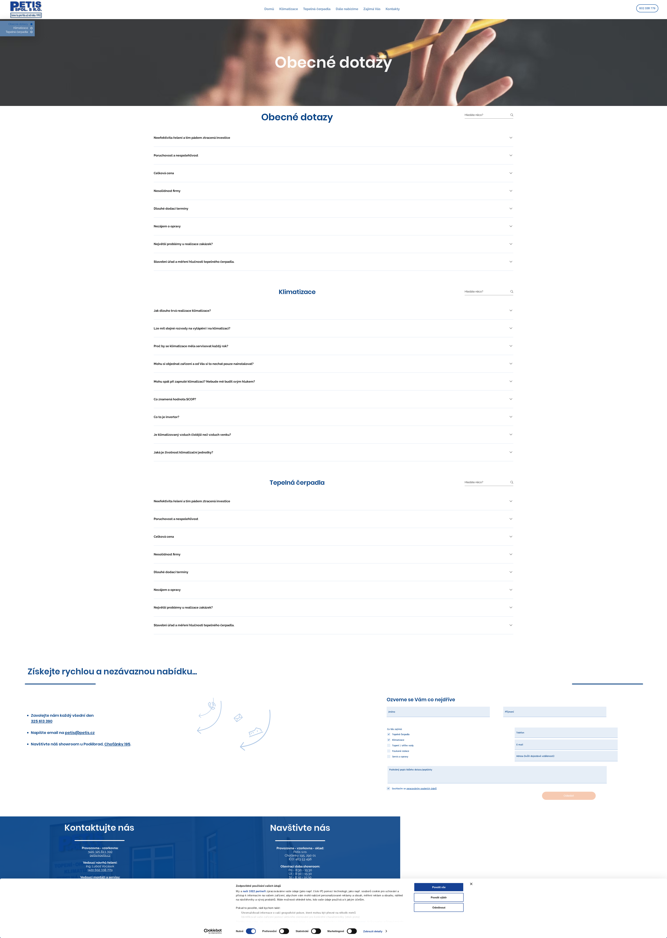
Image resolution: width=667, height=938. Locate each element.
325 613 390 (41, 721)
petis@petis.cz (100, 855)
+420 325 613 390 (100, 851)
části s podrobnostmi (352, 921)
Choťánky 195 (117, 744)
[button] (347, 9)
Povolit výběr (439, 897)
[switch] (284, 931)
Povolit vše (439, 887)
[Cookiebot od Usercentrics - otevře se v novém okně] (213, 931)
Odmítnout (438, 907)
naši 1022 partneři (254, 891)
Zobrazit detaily (372, 931)
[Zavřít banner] (471, 884)
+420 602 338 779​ (100, 870)
